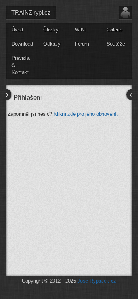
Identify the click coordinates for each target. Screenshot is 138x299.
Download (22, 44)
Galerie (114, 30)
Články (51, 30)
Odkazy (52, 44)
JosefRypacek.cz (96, 281)
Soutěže (116, 44)
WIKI (80, 30)
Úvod (17, 30)
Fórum (82, 44)
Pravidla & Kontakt (21, 65)
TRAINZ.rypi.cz (31, 12)
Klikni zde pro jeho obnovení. (86, 114)
